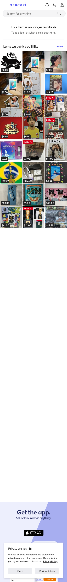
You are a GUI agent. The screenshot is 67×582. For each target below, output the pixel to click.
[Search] (59, 13)
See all (60, 46)
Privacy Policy (50, 561)
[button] (47, 4)
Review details (47, 571)
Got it (20, 571)
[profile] (62, 4)
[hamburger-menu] (4, 4)
